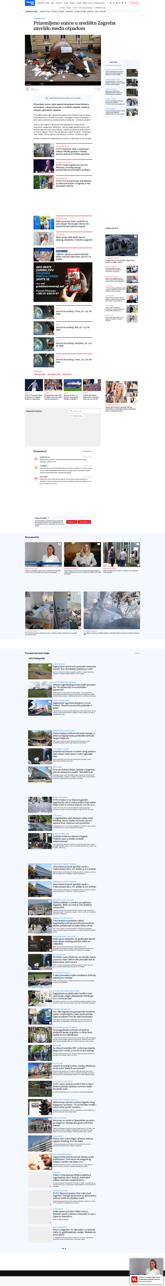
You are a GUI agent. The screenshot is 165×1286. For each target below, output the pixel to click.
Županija (68, 8)
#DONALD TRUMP (80, 11)
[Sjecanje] (111, 3)
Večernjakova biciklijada (85, 8)
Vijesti (48, 3)
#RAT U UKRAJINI (100, 11)
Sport (52, 3)
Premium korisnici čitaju (37, 653)
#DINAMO (61, 11)
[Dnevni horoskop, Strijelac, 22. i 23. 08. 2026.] (44, 344)
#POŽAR (54, 11)
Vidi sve (137, 653)
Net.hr (57, 308)
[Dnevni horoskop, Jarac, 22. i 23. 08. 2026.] (44, 360)
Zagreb (66, 3)
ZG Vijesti (62, 8)
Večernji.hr (30, 3)
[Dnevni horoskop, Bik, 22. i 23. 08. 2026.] (44, 328)
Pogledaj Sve (87, 451)
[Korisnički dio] (117, 3)
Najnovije (129, 62)
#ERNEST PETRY (45, 11)
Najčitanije (113, 62)
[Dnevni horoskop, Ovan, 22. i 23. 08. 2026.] (44, 312)
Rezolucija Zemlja (99, 3)
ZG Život (75, 8)
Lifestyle (79, 3)
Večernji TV (59, 3)
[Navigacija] (120, 3)
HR (125, 3)
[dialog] (146, 1271)
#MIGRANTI (69, 11)
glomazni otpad (40, 374)
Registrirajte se (84, 522)
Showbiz (72, 3)
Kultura (91, 3)
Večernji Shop (134, 3)
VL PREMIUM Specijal (99, 8)
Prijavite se (71, 522)
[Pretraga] (114, 3)
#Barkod (90, 11)
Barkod (85, 3)
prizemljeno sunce (54, 374)
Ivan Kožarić (67, 374)
